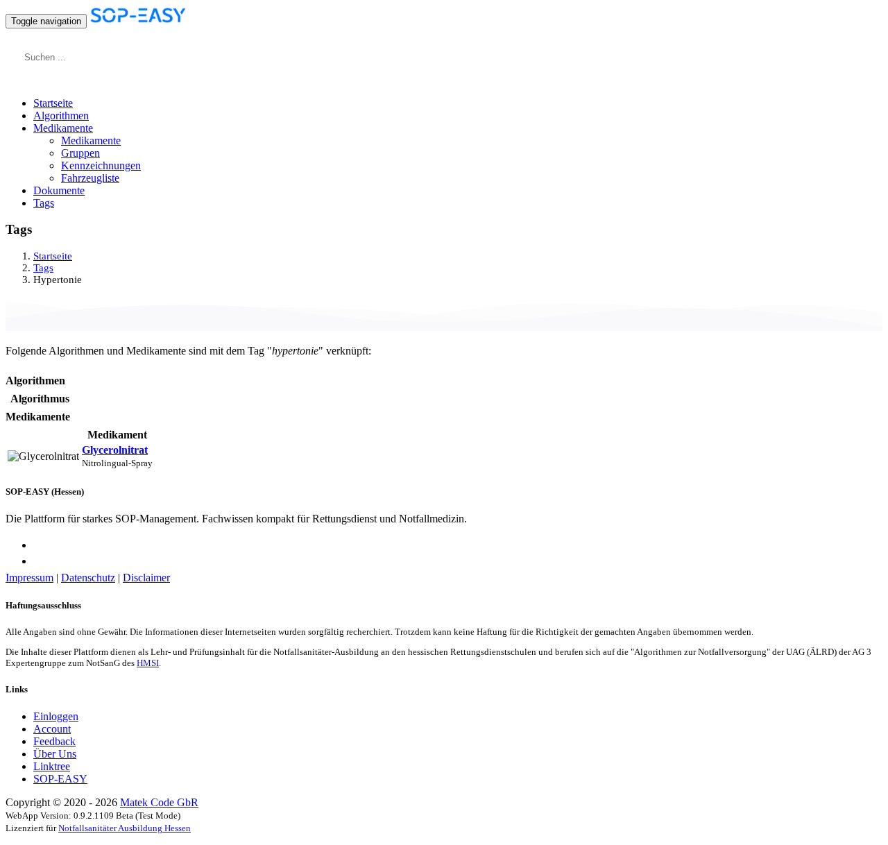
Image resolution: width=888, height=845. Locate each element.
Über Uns (54, 754)
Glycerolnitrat (115, 450)
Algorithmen (61, 115)
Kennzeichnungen (101, 165)
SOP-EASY (60, 779)
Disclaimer (146, 577)
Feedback (54, 741)
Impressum (29, 577)
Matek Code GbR (159, 802)
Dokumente (59, 190)
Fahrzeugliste (90, 178)
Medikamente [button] (63, 128)
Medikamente (91, 140)
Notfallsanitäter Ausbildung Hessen (124, 828)
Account (52, 729)
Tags (43, 203)
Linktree (51, 766)
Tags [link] (43, 267)
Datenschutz (88, 577)
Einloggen (55, 716)
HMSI (148, 663)
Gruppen (80, 153)
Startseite (53, 103)
